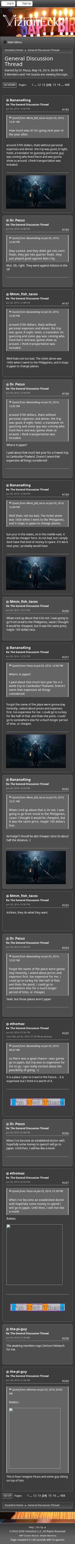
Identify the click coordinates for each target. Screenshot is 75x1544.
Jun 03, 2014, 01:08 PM (18, 946)
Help (31, 1527)
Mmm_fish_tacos (24, 294)
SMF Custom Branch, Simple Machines (37, 1535)
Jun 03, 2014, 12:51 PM (18, 610)
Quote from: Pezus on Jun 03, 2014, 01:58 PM (37, 1191)
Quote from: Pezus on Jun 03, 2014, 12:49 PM (37, 665)
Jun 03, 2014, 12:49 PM (18, 392)
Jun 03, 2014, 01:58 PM (18, 1132)
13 (43, 85)
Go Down (9, 84)
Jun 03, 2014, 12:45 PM (18, 108)
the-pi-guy (18, 1329)
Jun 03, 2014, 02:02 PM (18, 1181)
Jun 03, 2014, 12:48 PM (18, 228)
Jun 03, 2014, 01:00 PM (18, 904)
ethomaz (17, 1023)
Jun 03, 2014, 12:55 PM (18, 788)
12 (39, 85)
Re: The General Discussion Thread (27, 104)
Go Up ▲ (41, 1527)
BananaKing (20, 100)
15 (54, 85)
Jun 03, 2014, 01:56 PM (18, 1032)
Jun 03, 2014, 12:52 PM (18, 656)
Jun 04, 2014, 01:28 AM (18, 1337)
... (35, 85)
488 (67, 85)
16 (58, 85)
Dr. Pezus (17, 220)
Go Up (7, 1495)
